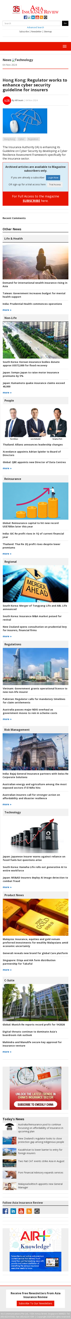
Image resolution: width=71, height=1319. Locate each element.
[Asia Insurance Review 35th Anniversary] (35, 9)
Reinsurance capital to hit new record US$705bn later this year (31, 524)
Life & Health (13, 238)
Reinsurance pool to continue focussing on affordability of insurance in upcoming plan (40, 1128)
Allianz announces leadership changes (33, 444)
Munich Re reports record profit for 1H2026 (34, 1024)
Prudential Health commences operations (32, 303)
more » (7, 310)
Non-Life (10, 318)
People (9, 400)
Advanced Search (35, 27)
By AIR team (17, 100)
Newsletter (36, 31)
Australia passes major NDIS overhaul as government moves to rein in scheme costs (30, 711)
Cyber (21, 139)
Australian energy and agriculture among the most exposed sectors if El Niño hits (35, 786)
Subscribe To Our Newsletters (35, 1303)
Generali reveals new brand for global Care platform (35, 953)
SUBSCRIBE (31, 201)
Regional (10, 562)
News (7, 60)
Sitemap (48, 31)
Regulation (33, 139)
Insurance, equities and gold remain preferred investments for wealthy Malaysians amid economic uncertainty (35, 942)
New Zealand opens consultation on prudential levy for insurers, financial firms (35, 628)
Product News (14, 895)
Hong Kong (9, 139)
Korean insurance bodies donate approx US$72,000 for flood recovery (31, 363)
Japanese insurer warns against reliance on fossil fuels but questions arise (34, 858)
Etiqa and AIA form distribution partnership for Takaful (29, 962)
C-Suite (9, 980)
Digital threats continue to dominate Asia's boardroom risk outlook (30, 1033)
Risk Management (17, 730)
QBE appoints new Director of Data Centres (34, 462)
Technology (24, 60)
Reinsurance (12, 479)
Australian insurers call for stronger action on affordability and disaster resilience (31, 796)
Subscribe (24, 31)
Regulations (12, 644)
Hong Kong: (14, 80)
